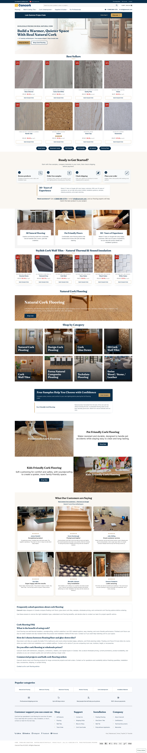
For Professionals (75, 9)
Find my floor (105, 148)
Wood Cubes (103, 276)
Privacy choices (141, 750)
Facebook (46, 733)
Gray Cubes (83, 276)
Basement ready (55, 148)
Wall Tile (98, 724)
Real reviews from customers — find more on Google (73, 501)
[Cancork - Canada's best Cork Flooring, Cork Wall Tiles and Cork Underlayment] (25, 5)
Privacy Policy (57, 742)
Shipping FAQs (80, 720)
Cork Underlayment (45, 9)
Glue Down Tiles (100, 720)
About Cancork (119, 717)
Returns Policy (80, 724)
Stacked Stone (23, 276)
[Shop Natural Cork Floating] (29, 341)
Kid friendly (81, 148)
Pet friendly (68, 148)
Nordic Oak (28, 133)
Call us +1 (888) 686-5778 (70, 742)
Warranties (118, 727)
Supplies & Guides (60, 9)
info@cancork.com (125, 9)
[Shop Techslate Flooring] (88, 368)
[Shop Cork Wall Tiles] (29, 368)
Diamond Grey (43, 276)
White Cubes (123, 276)
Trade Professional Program (88, 742)
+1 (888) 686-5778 (111, 9)
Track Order (60, 727)
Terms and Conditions (26, 742)
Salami (58, 133)
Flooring (17, 9)
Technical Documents (121, 724)
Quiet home (41, 148)
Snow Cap (88, 133)
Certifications (119, 720)
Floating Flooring (100, 717)
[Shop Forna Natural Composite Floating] (59, 368)
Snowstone (118, 133)
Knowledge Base (116, 1)
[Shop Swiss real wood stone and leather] (118, 368)
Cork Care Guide (81, 727)
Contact (130, 1)
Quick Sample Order (29, 97)
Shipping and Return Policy (42, 742)
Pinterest (55, 733)
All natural (93, 148)
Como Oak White (58, 91)
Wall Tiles (59, 724)
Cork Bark (63, 276)
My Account (124, 1)
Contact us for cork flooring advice (28, 666)
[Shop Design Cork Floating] (59, 341)
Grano (118, 91)
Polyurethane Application (103, 727)
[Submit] (116, 5)
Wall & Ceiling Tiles (29, 9)
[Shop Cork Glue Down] (88, 341)
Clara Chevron (28, 91)
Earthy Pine (88, 91)
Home (16, 742)
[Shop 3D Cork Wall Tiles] (118, 341)
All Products (60, 717)
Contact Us (79, 717)
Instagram (36, 733)
